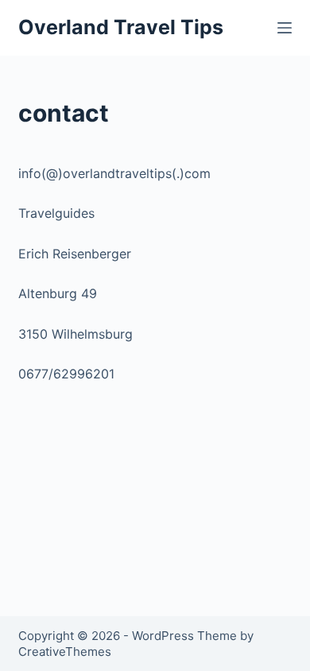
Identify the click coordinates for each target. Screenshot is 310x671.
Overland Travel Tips (120, 27)
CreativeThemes (64, 651)
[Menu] (284, 28)
